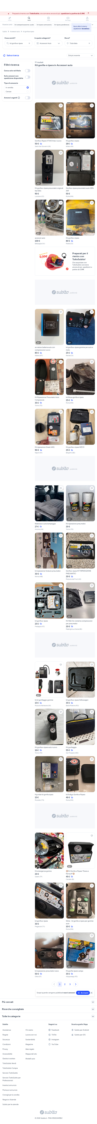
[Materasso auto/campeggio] (49, 507)
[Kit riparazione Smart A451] (49, 431)
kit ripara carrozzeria (44, 25)
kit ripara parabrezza (61, 25)
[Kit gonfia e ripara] (80, 125)
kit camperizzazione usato (24, 25)
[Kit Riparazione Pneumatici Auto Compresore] (49, 383)
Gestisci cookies (9, 1058)
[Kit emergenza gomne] (49, 856)
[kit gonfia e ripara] (49, 606)
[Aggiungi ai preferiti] (61, 105)
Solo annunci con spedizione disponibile (13, 77)
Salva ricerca (13, 55)
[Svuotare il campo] (29, 43)
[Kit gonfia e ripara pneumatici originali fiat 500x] (49, 174)
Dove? (67, 38)
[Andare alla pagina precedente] (54, 984)
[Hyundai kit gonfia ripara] (49, 778)
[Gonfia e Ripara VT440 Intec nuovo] (49, 125)
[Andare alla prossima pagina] (75, 984)
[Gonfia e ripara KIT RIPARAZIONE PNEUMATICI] (80, 556)
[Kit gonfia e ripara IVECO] (80, 431)
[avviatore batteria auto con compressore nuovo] (49, 333)
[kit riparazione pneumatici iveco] (49, 955)
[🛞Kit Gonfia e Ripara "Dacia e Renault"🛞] (80, 856)
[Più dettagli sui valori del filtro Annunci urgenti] (19, 98)
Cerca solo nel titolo (12, 71)
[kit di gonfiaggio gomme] (49, 684)
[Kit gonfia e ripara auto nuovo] (49, 731)
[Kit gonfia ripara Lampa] (80, 955)
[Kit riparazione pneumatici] (80, 507)
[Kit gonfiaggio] (80, 731)
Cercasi (8, 91)
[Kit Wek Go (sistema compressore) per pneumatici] (80, 606)
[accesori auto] (49, 222)
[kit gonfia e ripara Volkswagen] (80, 684)
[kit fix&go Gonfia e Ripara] (80, 778)
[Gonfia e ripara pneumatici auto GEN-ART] (80, 174)
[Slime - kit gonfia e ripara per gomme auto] (80, 906)
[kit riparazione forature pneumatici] (49, 556)
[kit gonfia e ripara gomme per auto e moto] (80, 333)
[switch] (27, 70)
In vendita (9, 87)
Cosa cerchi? (10, 38)
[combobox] (18, 43)
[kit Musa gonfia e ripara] (80, 383)
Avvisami (84, 993)
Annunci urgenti (10, 98)
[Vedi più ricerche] (92, 25)
